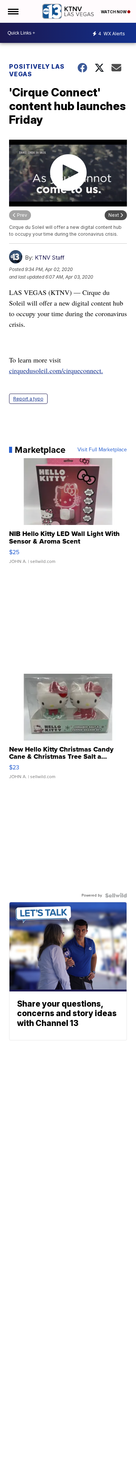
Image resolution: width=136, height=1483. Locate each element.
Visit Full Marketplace (102, 449)
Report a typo (28, 399)
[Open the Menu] (13, 11)
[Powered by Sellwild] (116, 895)
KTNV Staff (50, 257)
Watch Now (114, 11)
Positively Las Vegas (37, 70)
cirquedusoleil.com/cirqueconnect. (56, 370)
